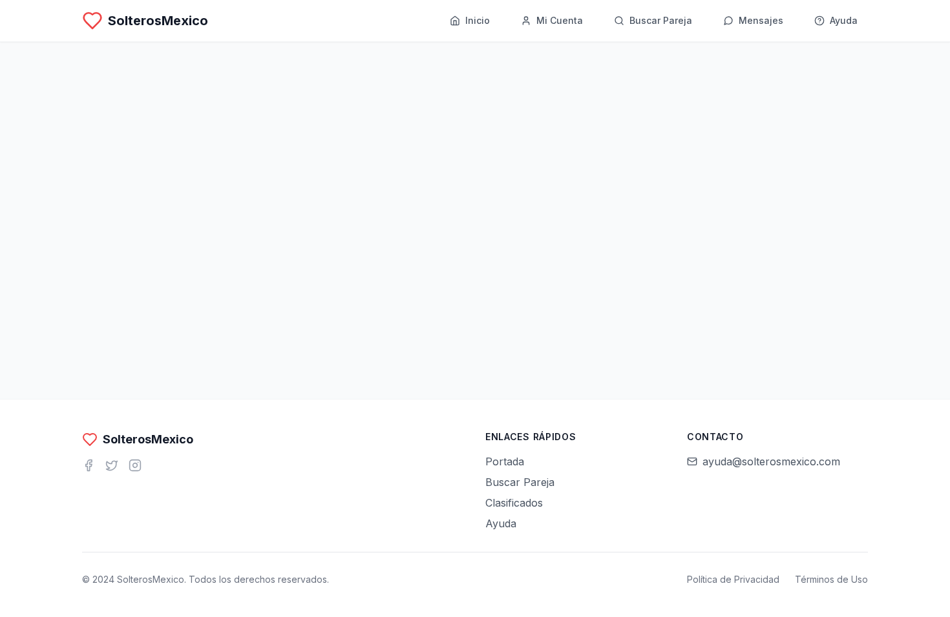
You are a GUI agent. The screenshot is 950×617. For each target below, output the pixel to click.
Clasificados (514, 502)
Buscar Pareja (519, 482)
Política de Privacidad (733, 579)
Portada (504, 461)
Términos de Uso (831, 579)
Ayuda (500, 523)
